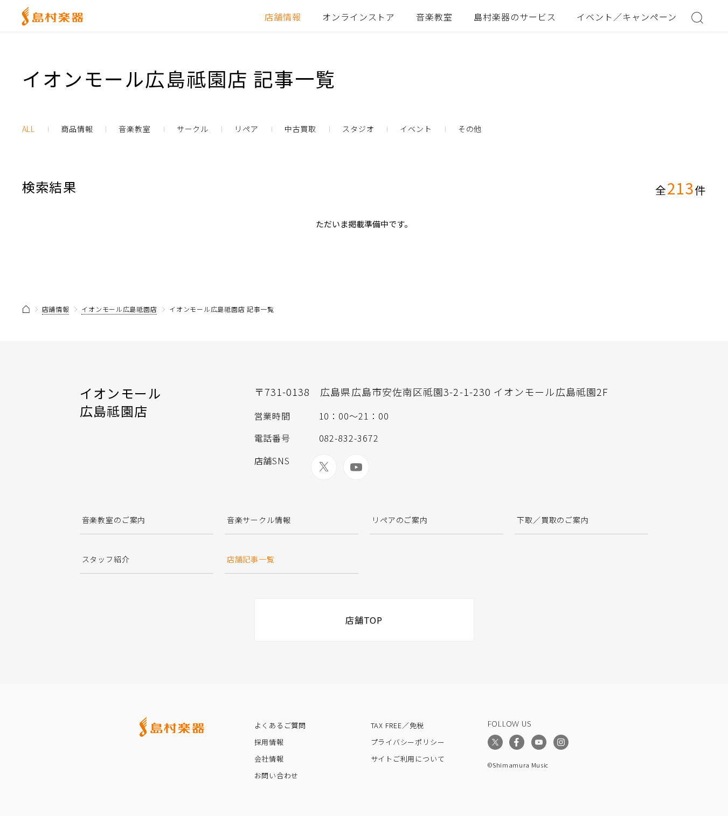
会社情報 (269, 759)
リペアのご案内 (400, 519)
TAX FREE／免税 (398, 725)
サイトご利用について (408, 759)
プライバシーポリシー (408, 742)
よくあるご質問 (280, 725)
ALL (29, 129)
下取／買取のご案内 (553, 519)
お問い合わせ (276, 775)
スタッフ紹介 (106, 559)
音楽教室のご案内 (114, 519)
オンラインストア (359, 16)
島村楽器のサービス (515, 16)
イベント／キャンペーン (627, 16)
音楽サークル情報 (259, 519)
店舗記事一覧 (251, 559)
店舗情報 (283, 16)
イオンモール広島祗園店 (119, 308)
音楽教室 (434, 16)
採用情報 (269, 742)
